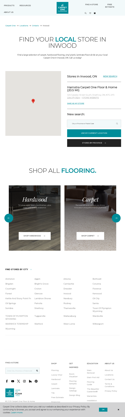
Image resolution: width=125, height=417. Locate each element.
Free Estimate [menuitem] (57, 397)
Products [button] (9, 5)
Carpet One (10, 26)
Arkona (67, 279)
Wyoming (10, 329)
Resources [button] (25, 5)
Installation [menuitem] (92, 401)
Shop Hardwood (32, 236)
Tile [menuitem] (53, 393)
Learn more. (17, 412)
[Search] (117, 123)
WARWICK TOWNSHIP (16, 324)
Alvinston (10, 279)
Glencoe (38, 293)
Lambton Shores (42, 298)
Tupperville (39, 316)
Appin (37, 279)
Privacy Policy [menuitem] (111, 391)
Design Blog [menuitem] (74, 395)
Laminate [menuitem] (55, 388)
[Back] (8, 218)
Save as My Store (75, 103)
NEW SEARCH (110, 76)
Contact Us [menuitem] (110, 379)
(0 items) (95, 13)
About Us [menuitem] (109, 370)
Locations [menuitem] (109, 375)
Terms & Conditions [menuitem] (109, 385)
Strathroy (39, 308)
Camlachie (68, 284)
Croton (37, 289)
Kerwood (97, 293)
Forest (8, 293)
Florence (97, 289)
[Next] (116, 218)
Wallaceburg (69, 316)
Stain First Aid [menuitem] (93, 377)
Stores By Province (92, 143)
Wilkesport (98, 324)
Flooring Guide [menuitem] (90, 383)
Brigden (9, 284)
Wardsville (98, 316)
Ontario (35, 26)
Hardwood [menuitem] (55, 379)
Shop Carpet (87, 236)
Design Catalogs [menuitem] (73, 389)
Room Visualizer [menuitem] (73, 375)
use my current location (94, 133)
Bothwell (97, 279)
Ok (103, 409)
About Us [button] (8, 12)
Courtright (10, 289)
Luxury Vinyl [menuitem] (56, 375)
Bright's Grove (41, 284)
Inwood (67, 293)
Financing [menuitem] (55, 402)
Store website (90, 98)
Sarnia (96, 303)
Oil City (96, 298)
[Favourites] (90, 13)
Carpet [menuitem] (54, 384)
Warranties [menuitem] (92, 396)
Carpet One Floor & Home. (23, 401)
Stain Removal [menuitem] (91, 371)
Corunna (97, 284)
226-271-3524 (73, 98)
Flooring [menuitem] (55, 370)
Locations (24, 26)
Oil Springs (10, 303)
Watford (38, 324)
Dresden (67, 289)
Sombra (9, 308)
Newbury (67, 298)
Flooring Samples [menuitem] (73, 382)
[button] (85, 13)
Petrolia (38, 303)
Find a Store (91, 4)
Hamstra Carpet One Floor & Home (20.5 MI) (92, 88)
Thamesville (69, 308)
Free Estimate (109, 5)
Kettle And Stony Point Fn (18, 298)
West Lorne (69, 324)
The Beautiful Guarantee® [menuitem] (93, 390)
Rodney (67, 303)
